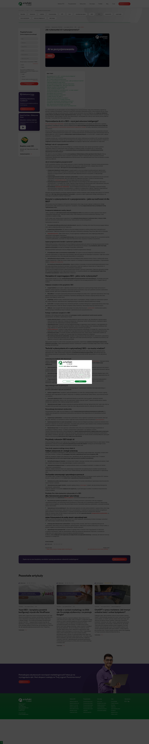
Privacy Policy (81, 374)
